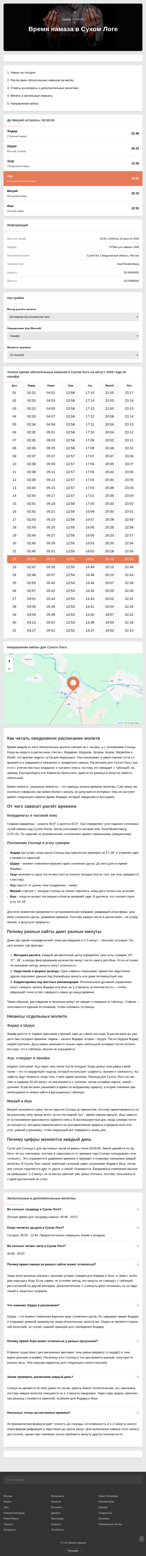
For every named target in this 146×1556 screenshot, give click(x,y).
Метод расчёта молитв (21, 309)
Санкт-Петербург (108, 1496)
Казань (8, 1501)
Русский (73, 1550)
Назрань (56, 1524)
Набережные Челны (110, 1524)
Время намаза (77, 1542)
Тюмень (8, 1524)
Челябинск (57, 1529)
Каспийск (56, 1507)
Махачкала (57, 1496)
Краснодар (57, 1518)
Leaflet (120, 723)
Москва (8, 1496)
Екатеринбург (106, 1501)
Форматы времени (19, 347)
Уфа (6, 1507)
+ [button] (9, 660)
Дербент (56, 1512)
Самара (103, 1507)
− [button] (9, 668)
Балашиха (9, 1529)
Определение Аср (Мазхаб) (24, 328)
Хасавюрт (104, 1518)
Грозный (56, 1501)
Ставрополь (105, 1512)
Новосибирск (11, 1518)
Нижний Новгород (14, 1512)
